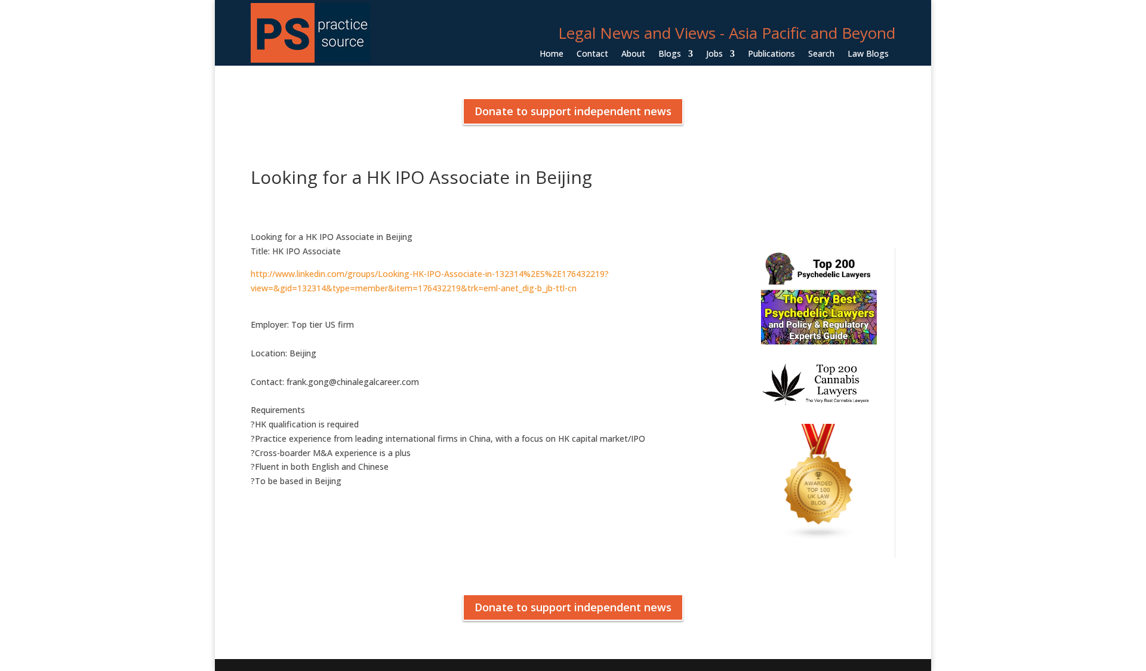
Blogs (669, 54)
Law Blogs (868, 54)
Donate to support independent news (573, 111)
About (633, 54)
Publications (771, 54)
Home (551, 54)
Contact (592, 54)
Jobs (714, 54)
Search (821, 54)
